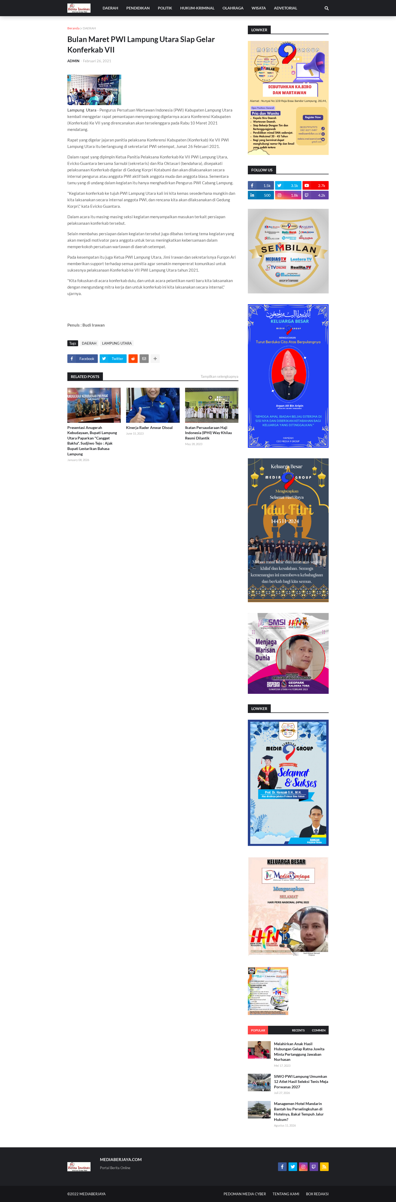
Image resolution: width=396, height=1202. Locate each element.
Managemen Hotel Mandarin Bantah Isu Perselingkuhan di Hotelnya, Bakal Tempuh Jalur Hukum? (299, 1111)
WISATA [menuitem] (259, 8)
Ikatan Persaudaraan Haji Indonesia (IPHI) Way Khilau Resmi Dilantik (208, 432)
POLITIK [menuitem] (165, 8)
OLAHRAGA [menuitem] (233, 8)
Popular (258, 1030)
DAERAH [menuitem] (110, 8)
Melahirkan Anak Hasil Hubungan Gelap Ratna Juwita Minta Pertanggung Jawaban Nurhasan (299, 1051)
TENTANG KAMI (286, 1194)
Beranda (73, 28)
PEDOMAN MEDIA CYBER (245, 1194)
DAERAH (89, 28)
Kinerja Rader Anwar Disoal (149, 427)
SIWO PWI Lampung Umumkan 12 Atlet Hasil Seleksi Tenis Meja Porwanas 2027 (301, 1081)
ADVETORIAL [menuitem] (285, 8)
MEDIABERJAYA (92, 1194)
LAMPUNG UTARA (117, 343)
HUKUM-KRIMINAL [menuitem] (197, 8)
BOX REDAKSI (317, 1194)
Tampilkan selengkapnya (219, 376)
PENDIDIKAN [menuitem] (138, 8)
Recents (298, 1030)
